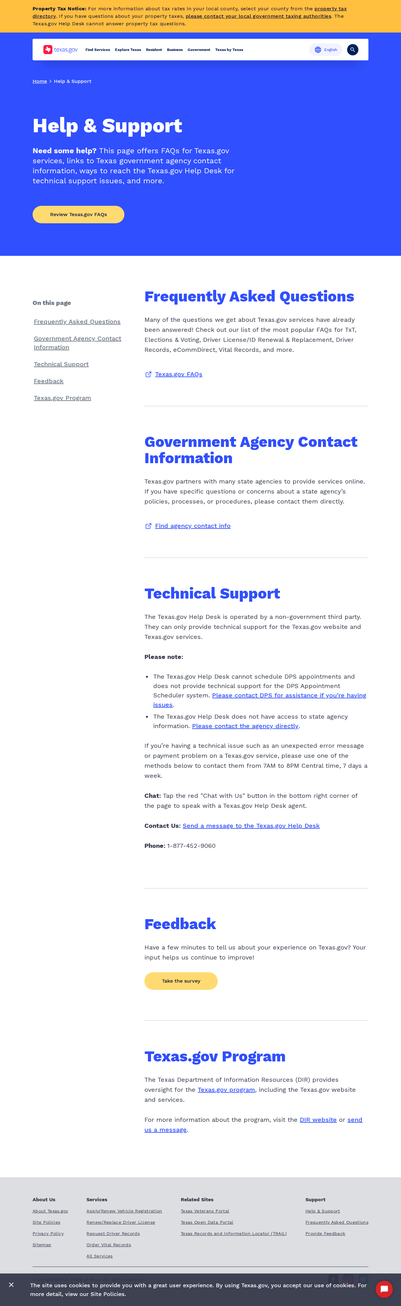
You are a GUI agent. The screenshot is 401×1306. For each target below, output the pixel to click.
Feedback (49, 381)
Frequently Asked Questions (77, 321)
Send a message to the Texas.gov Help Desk (251, 825)
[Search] (352, 49)
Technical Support (61, 364)
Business (175, 50)
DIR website (318, 1119)
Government (199, 50)
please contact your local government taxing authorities (258, 16)
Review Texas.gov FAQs (78, 214)
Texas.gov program (226, 1089)
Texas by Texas (229, 50)
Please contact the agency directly (245, 726)
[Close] (11, 1285)
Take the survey (181, 981)
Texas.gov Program (62, 398)
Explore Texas (128, 50)
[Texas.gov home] (60, 49)
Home (40, 81)
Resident (154, 50)
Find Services (98, 50)
